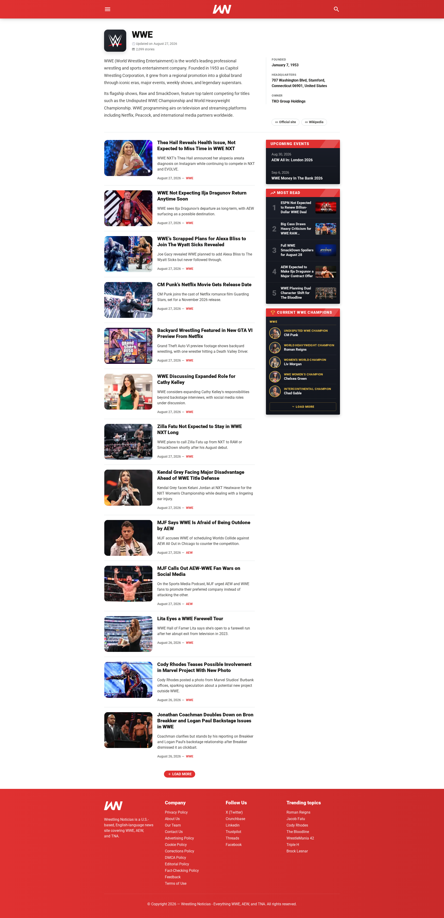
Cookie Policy (176, 844)
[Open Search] (336, 9)
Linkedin (233, 825)
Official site (287, 122)
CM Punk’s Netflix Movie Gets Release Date (204, 284)
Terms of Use (175, 883)
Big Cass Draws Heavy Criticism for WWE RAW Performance (296, 229)
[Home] (113, 806)
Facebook (234, 844)
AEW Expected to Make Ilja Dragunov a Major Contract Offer (297, 271)
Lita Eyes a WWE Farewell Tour (190, 618)
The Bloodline (298, 832)
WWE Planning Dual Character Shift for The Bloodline (296, 293)
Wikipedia (316, 122)
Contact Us (174, 832)
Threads (232, 838)
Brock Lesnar (297, 851)
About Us (172, 819)
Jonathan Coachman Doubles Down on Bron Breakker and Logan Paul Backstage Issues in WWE (205, 721)
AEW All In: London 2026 (292, 160)
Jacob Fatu (296, 819)
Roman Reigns (298, 812)
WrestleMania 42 (300, 838)
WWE (189, 178)
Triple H (293, 844)
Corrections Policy (179, 851)
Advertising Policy (179, 838)
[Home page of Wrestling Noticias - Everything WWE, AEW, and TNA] (222, 9)
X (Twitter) (234, 812)
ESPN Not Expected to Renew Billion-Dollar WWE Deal (296, 207)
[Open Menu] (107, 9)
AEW (189, 552)
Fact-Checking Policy (182, 870)
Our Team (173, 825)
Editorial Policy (177, 864)
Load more (181, 774)
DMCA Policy (175, 857)
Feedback (173, 877)
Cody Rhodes (297, 825)
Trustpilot (233, 832)
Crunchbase (235, 819)
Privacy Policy (176, 812)
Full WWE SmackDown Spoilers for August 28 (297, 250)
